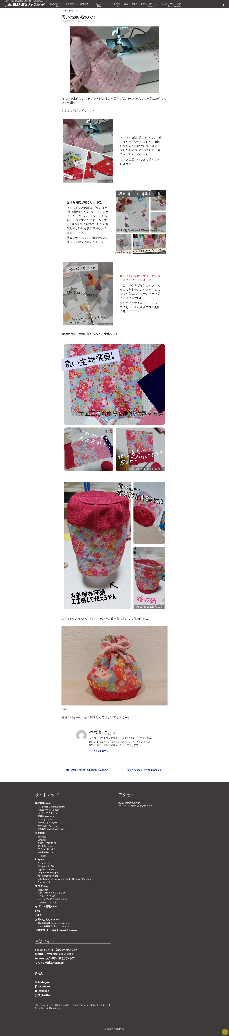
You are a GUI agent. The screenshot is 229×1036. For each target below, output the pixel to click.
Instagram (44, 982)
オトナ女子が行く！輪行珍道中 (52, 899)
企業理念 (42, 839)
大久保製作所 (118, 1029)
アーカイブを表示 (98, 750)
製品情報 (54, 5)
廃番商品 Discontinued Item (51, 829)
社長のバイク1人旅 (46, 896)
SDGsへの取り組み (47, 849)
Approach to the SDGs (49, 869)
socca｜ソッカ (45, 819)
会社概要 (43, 836)
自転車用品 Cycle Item (48, 810)
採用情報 (42, 855)
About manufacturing (48, 875)
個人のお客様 (54, 923)
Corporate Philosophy (48, 872)
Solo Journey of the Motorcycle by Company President (64, 879)
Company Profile (46, 866)
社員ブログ (73, 10)
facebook (44, 986)
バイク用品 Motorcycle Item (51, 806)
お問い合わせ (148, 5)
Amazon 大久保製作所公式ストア (55, 958)
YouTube (43, 990)
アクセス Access (46, 846)
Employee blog (45, 882)
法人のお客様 (53, 926)
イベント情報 (113, 5)
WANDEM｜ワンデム (48, 825)
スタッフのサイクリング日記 (51, 893)
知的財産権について (47, 852)
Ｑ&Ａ (135, 4)
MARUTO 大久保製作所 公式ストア (56, 954)
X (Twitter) (45, 995)
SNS (126, 4)
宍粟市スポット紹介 (170, 5)
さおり (91, 21)
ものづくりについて (47, 843)
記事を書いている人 (47, 902)
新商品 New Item (46, 816)
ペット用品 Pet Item (47, 813)
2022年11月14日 (73, 21)
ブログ (97, 5)
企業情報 (69, 4)
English (84, 4)
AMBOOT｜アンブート (48, 822)
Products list (44, 863)
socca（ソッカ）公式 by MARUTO (56, 949)
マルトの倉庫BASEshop (49, 962)
